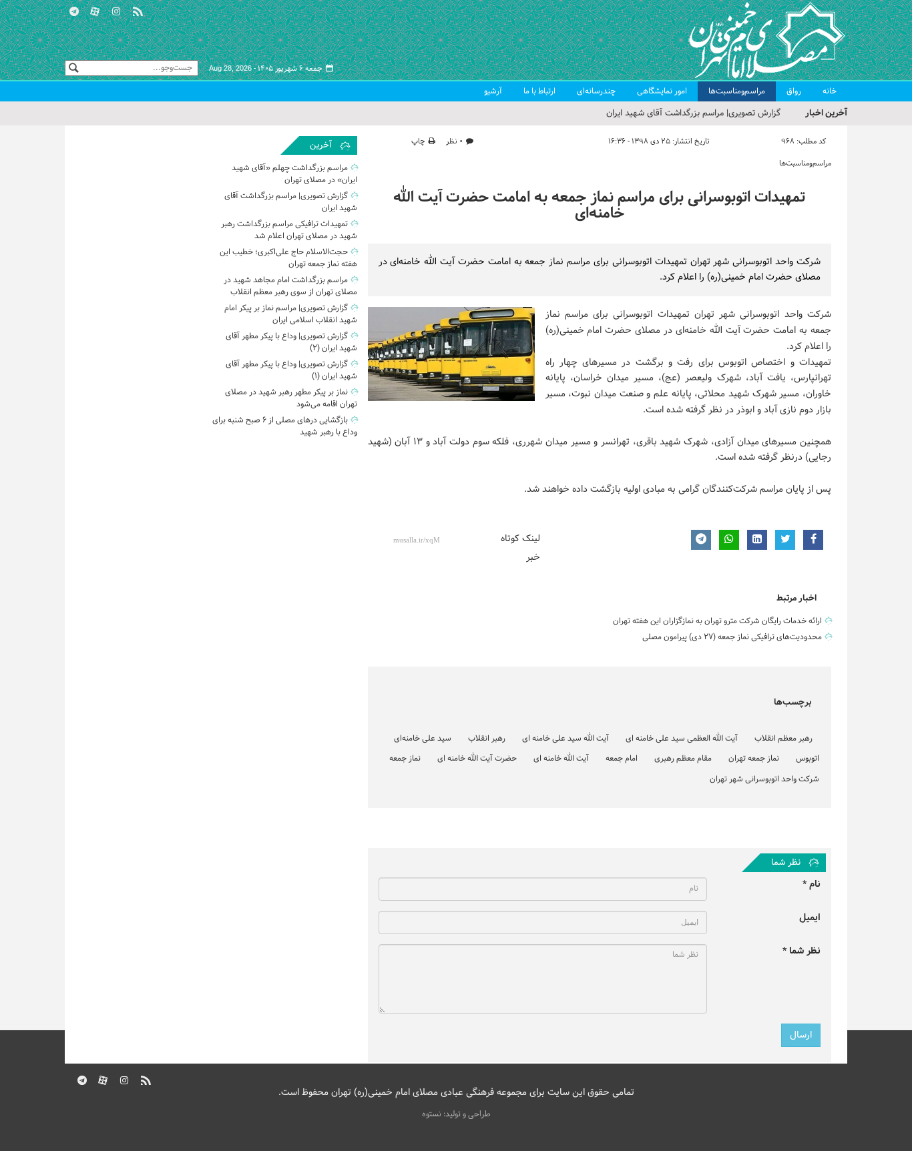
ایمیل (810, 918)
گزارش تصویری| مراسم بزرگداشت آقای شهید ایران (693, 113)
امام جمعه (622, 758)
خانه (830, 91)
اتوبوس (807, 758)
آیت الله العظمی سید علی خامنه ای (682, 738)
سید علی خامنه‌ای (422, 738)
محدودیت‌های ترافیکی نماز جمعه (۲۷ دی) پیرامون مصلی (732, 637)
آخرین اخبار (826, 113)
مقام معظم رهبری (683, 758)
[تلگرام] (74, 9)
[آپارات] (95, 9)
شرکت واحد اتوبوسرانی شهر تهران (764, 779)
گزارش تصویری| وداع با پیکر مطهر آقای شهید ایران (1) (291, 370)
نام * (812, 884)
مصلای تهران (747, 40)
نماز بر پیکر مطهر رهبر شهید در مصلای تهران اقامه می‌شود (291, 398)
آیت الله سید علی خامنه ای (565, 738)
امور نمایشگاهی (662, 91)
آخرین (321, 145)
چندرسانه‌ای (596, 91)
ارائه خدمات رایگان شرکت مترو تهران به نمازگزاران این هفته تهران (717, 621)
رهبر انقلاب (486, 738)
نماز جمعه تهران (753, 758)
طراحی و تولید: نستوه (456, 1114)
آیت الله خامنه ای (561, 758)
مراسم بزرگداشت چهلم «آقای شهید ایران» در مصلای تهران (294, 174)
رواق (793, 91)
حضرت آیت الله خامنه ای (477, 758)
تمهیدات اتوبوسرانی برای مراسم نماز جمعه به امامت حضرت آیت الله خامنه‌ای (599, 205)
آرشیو (493, 91)
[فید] (137, 9)
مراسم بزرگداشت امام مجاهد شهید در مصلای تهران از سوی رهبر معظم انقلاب (290, 286)
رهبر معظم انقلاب (783, 738)
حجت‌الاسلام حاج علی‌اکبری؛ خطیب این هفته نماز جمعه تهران (288, 258)
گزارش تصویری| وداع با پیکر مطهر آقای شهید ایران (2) (291, 342)
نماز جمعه (405, 758)
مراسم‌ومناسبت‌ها (736, 91)
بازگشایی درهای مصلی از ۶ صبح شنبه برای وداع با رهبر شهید (284, 426)
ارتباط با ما (539, 91)
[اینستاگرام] (116, 9)
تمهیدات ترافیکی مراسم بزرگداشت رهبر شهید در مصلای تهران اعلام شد (289, 230)
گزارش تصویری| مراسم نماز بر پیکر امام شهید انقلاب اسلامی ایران (290, 314)
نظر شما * (801, 951)
